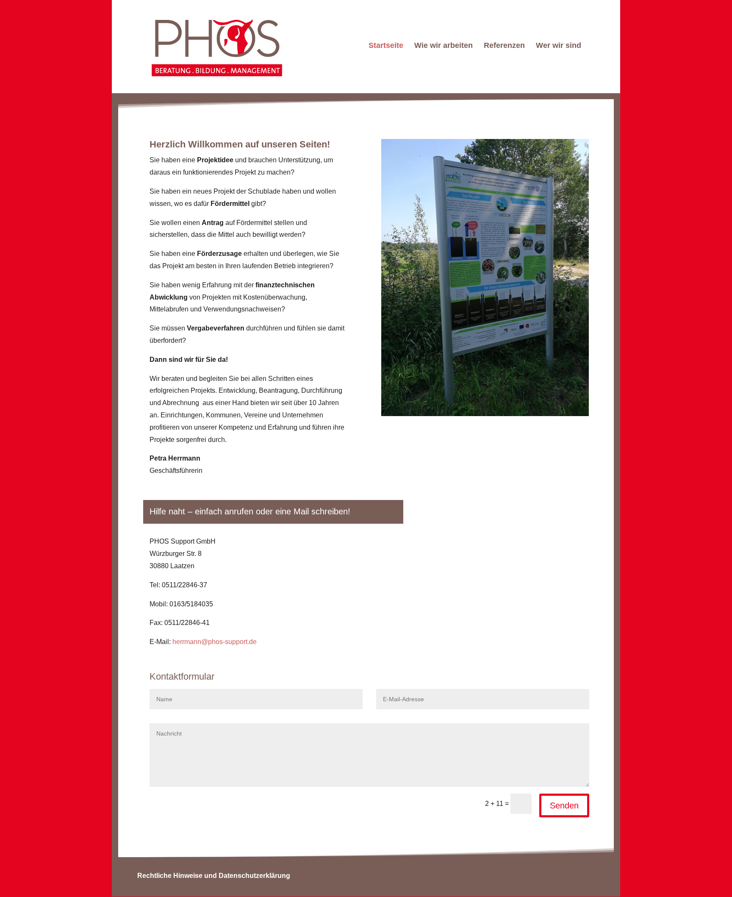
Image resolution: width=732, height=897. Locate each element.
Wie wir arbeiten (443, 46)
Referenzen (504, 46)
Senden (564, 805)
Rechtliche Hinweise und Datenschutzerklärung (213, 875)
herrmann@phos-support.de (214, 641)
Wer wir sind (558, 46)
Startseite (386, 46)
